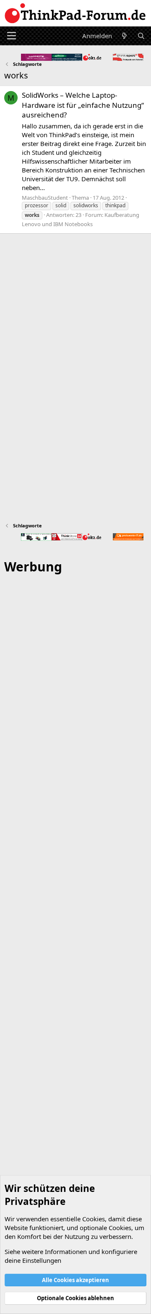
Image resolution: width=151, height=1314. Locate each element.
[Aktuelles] (124, 36)
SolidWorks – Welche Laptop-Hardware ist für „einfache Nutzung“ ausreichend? (83, 105)
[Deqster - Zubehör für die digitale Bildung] (36, 537)
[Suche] (141, 36)
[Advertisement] (75, 920)
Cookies (93, 1219)
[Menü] (11, 35)
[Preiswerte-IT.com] (128, 536)
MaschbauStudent (45, 197)
